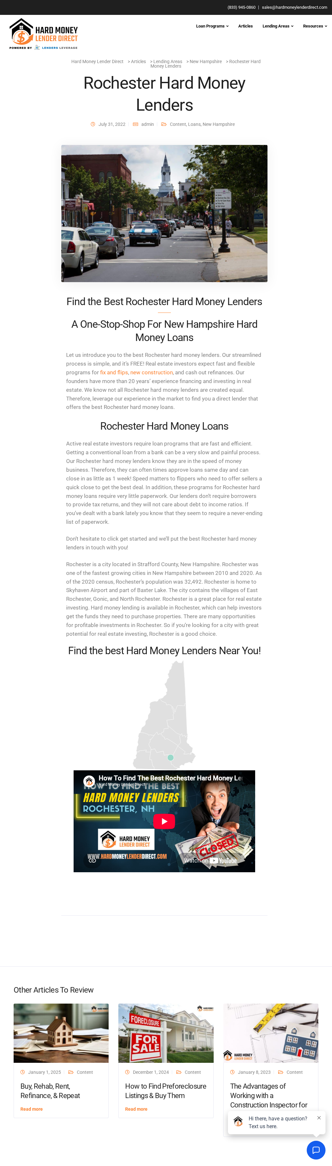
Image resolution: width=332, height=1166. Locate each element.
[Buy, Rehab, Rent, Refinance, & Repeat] (61, 1032)
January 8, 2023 (254, 1072)
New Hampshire (219, 124)
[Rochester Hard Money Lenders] (164, 213)
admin (147, 124)
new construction (151, 372)
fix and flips (114, 372)
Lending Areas (276, 26)
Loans (194, 124)
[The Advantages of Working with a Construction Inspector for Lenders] (270, 1032)
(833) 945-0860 (241, 7)
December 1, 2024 (151, 1072)
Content (178, 124)
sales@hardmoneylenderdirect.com (294, 7)
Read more (31, 1109)
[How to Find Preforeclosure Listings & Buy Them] (165, 1032)
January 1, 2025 (44, 1072)
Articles (245, 26)
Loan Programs (210, 26)
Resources (313, 26)
